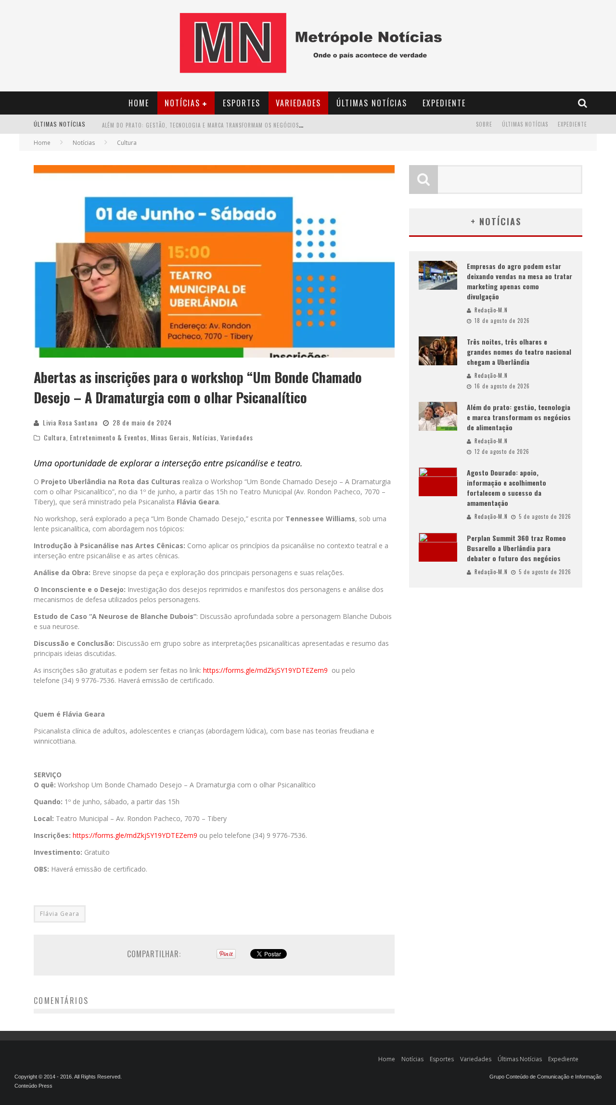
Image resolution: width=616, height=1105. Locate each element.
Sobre (484, 124)
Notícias (182, 103)
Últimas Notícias (371, 103)
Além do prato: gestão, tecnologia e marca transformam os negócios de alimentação (519, 417)
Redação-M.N (491, 310)
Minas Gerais (170, 437)
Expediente (444, 103)
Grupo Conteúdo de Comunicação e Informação (545, 1076)
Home (138, 103)
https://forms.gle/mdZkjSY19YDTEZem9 (265, 670)
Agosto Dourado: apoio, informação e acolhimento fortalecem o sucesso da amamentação (229, 129)
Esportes (241, 103)
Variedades (298, 103)
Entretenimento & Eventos (108, 437)
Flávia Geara (59, 914)
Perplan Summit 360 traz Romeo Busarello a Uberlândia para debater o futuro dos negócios (516, 548)
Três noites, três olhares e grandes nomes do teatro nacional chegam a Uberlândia (519, 351)
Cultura (55, 437)
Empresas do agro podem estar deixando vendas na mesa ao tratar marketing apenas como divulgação (519, 281)
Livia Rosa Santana (70, 422)
